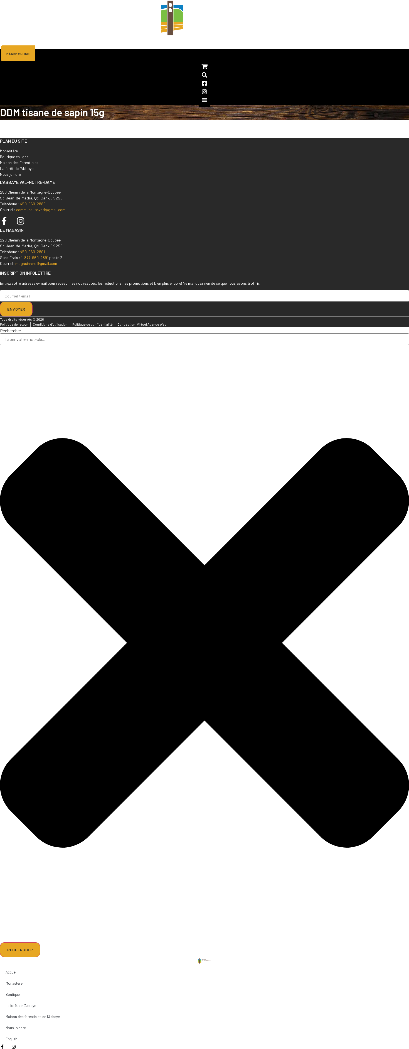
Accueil (12, 42)
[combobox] (204, 339)
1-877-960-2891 (34, 257)
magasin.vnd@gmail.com (36, 263)
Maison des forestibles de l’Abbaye (33, 1016)
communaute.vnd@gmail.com (40, 209)
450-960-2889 (33, 203)
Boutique (68, 42)
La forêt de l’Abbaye (21, 1005)
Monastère (39, 42)
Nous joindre (148, 42)
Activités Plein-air (106, 42)
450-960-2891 (32, 251)
